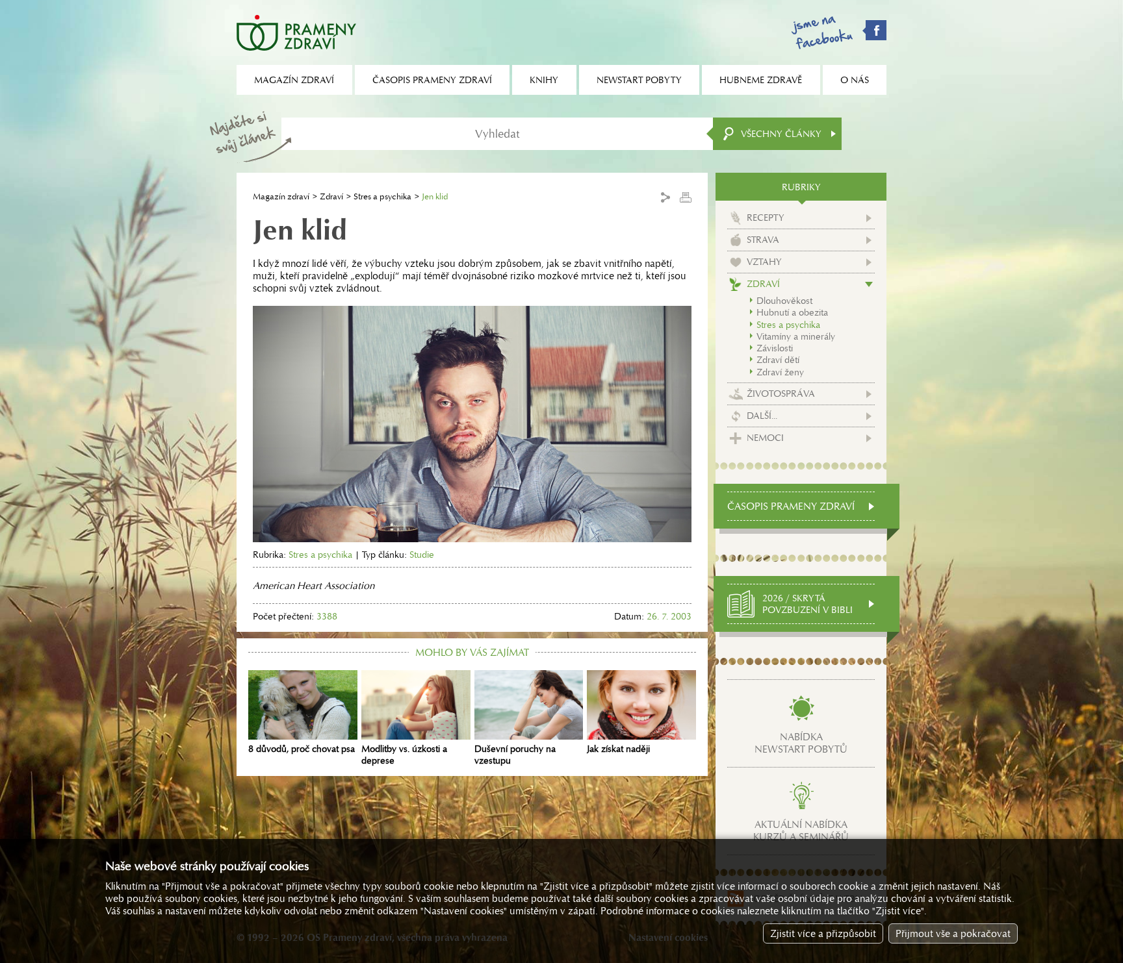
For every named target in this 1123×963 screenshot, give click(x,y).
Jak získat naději (618, 749)
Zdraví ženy (780, 372)
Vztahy (764, 262)
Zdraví (331, 196)
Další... (762, 415)
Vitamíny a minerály (795, 336)
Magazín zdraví (281, 196)
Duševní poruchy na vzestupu (515, 754)
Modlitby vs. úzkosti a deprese (404, 754)
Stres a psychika (382, 196)
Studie (421, 554)
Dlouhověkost (784, 300)
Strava (763, 239)
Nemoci (765, 438)
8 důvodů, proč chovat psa (301, 749)
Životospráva (781, 393)
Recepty (765, 217)
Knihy (544, 80)
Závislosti (774, 348)
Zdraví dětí (777, 360)
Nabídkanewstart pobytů (801, 743)
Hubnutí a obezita (792, 312)
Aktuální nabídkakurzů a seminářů (801, 830)
